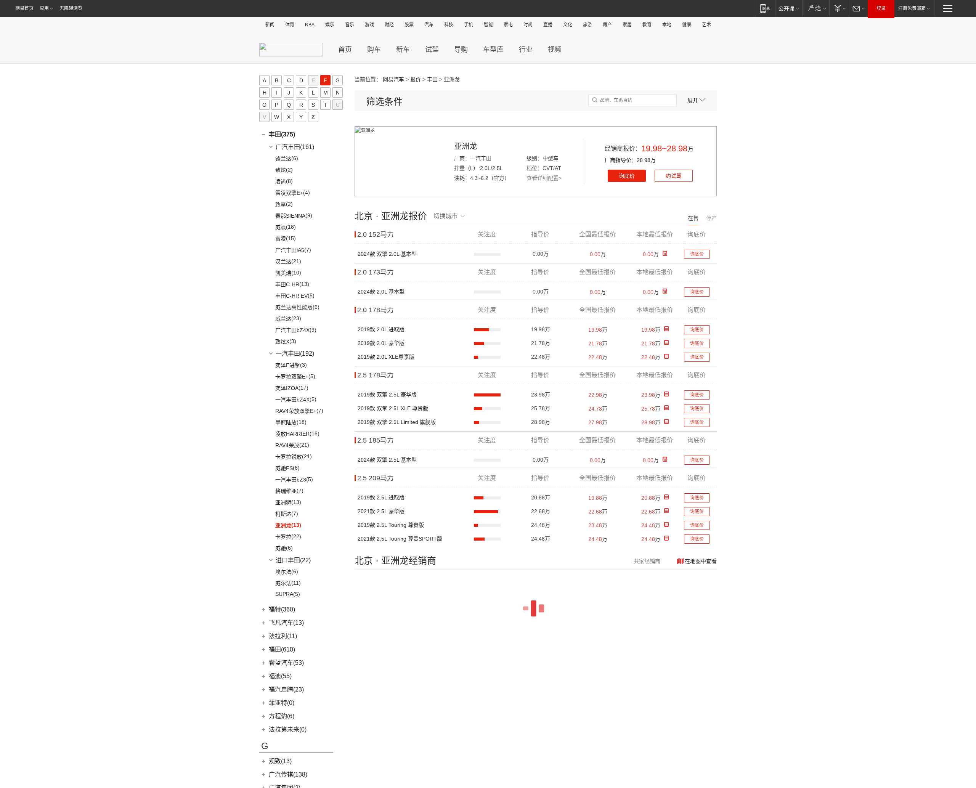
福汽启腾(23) (286, 689)
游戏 (369, 24)
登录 (881, 8)
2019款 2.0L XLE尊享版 (386, 357)
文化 (567, 24)
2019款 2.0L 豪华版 (381, 343)
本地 (666, 24)
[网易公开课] (788, 8)
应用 (44, 8)
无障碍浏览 (70, 8)
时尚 (528, 24)
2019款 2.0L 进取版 (381, 329)
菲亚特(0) (281, 703)
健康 (686, 24)
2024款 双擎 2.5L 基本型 (387, 460)
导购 (461, 49)
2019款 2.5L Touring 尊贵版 (391, 525)
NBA (310, 24)
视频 (555, 49)
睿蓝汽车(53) (286, 663)
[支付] (839, 8)
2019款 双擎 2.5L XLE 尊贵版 (393, 408)
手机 (468, 24)
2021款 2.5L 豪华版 (381, 511)
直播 (547, 24)
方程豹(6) (281, 716)
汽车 (428, 24)
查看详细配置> (544, 178)
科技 (448, 24)
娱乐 (329, 24)
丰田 (432, 79)
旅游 (587, 24)
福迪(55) (280, 676)
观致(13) (280, 761)
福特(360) (282, 609)
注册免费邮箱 (912, 8)
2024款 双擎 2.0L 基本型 (387, 254)
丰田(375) (282, 134)
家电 (508, 24)
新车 (403, 49)
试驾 (432, 49)
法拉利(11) (283, 636)
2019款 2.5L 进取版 (381, 497)
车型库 (493, 49)
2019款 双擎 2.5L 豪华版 (387, 395)
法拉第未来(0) (288, 729)
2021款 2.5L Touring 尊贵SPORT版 (400, 539)
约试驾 (674, 176)
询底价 (627, 176)
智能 (488, 24)
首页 (345, 49)
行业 (526, 49)
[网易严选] (815, 8)
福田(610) (282, 649)
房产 (607, 24)
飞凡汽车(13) (286, 622)
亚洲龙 (465, 146)
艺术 (706, 24)
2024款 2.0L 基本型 (381, 292)
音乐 (349, 24)
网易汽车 (393, 79)
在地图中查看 (701, 561)
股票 (409, 24)
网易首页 (24, 8)
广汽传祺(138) (288, 774)
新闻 (269, 24)
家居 (627, 24)
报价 (415, 79)
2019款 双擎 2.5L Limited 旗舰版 (397, 422)
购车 (374, 49)
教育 (647, 24)
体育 (289, 24)
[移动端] (765, 8)
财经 (389, 24)
